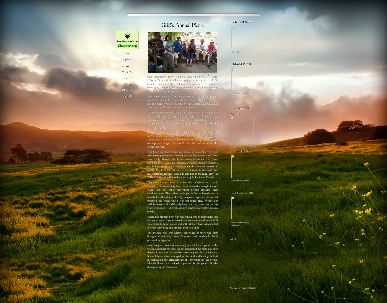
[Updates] (127, 59)
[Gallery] (127, 84)
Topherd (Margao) (248, 287)
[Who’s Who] (242, 138)
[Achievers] (127, 78)
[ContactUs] (127, 96)
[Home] (127, 53)
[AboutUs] (127, 90)
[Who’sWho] (127, 72)
